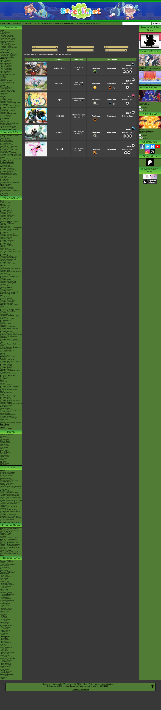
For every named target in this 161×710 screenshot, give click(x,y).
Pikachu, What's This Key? (9, 552)
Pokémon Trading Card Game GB (11, 403)
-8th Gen (3, 96)
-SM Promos (4, 632)
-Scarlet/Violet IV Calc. (7, 90)
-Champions (4, 93)
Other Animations (5, 184)
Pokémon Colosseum (7, 359)
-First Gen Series (5, 624)
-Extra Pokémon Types (7, 564)
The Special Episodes (7, 162)
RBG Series (4, 444)
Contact (29, 23)
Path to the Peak (5, 178)
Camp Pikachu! (5, 534)
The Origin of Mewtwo (7, 472)
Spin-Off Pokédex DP (7, 82)
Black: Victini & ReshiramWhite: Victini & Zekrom (10, 498)
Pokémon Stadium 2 (6, 385)
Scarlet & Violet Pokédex (63, 23)
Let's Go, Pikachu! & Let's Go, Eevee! (10, 252)
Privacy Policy (88, 684)
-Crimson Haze (5, 666)
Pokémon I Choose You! (8, 514)
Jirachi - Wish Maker (7, 483)
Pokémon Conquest (6, 308)
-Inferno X (3, 644)
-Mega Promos (5, 627)
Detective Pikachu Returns (9, 221)
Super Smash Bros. (6, 405)
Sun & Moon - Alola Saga (8, 152)
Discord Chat (4, 121)
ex (59, 68)
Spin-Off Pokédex (6, 81)
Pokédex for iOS (5, 320)
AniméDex (3, 137)
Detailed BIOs (4, 439)
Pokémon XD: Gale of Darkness (10, 361)
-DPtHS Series (5, 619)
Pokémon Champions (7, 209)
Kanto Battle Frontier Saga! (9, 146)
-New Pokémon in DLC (7, 128)
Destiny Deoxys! (5, 485)
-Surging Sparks (5, 595)
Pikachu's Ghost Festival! (8, 539)
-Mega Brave (4, 646)
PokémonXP (4, 104)
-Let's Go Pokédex (6, 46)
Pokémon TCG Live (6, 245)
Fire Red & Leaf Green (7, 356)
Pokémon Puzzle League (8, 396)
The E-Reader (4, 377)
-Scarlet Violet (4, 611)
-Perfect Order (4, 581)
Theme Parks (4, 118)
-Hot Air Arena (4, 654)
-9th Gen (3, 95)
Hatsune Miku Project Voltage (10, 106)
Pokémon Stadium (6, 402)
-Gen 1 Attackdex (6, 60)
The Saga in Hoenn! (6, 145)
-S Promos (3, 677)
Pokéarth (96, 23)
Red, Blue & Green (6, 392)
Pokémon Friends (6, 212)
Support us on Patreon (80, 690)
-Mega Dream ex (5, 643)
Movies (11, 467)
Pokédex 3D (4, 312)
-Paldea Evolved (5, 610)
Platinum (3, 325)
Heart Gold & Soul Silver (8, 327)
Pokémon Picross (6, 286)
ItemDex (3, 76)
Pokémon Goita (5, 425)
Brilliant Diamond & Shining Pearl (11, 228)
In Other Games (5, 411)
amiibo (2, 421)
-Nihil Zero (3, 641)
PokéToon (3, 176)
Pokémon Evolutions (7, 171)
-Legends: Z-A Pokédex (8, 55)
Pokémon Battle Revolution (9, 339)
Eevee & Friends (5, 550)
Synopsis (144, 136)
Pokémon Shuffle (5, 279)
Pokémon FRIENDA (6, 429)
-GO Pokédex (4, 52)
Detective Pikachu (6, 261)
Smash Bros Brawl (6, 352)
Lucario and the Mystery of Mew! (11, 486)
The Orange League (6, 141)
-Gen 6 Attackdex (6, 68)
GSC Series (4, 447)
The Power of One (6, 475)
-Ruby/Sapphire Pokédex (8, 38)
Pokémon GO (4, 213)
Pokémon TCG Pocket (7, 223)
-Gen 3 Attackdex (6, 63)
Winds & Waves (5, 202)
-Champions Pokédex (7, 57)
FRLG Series (4, 450)
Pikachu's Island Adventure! (9, 541)
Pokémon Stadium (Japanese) (10, 400)
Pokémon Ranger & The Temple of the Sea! (10, 488)
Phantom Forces (78, 115)
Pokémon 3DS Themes (7, 416)
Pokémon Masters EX (7, 217)
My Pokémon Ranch (7, 350)
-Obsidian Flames (6, 608)
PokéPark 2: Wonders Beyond (10, 309)
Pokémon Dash (5, 363)
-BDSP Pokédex (5, 49)
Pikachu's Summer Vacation (9, 528)
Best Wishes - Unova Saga (9, 149)
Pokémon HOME (5, 231)
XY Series (3, 461)
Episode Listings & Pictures (9, 135)
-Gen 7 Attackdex (6, 70)
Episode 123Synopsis (144, 105)
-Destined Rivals (5, 591)
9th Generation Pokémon (8, 126)
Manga (11, 431)
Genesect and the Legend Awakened (8, 504)
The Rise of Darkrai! (7, 491)
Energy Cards (4, 567)
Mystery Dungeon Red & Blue (10, 370)
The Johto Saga (5, 143)
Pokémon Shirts (5, 117)
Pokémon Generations (7, 168)
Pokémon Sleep (5, 220)
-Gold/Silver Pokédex (7, 37)
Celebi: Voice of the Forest (9, 480)
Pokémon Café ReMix (7, 215)
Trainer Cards (4, 566)
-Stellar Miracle (5, 661)
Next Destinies (78, 131)
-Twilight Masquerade (7, 600)
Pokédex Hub (47, 23)
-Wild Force (4, 668)
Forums (21, 23)
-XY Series (3, 616)
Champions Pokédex (83, 23)
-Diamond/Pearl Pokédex (8, 40)
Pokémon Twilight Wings (8, 170)
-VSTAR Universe (6, 671)
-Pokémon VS (4, 672)
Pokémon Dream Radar (8, 300)
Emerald (3, 358)
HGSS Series (4, 457)
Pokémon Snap (5, 397)
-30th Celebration (5, 577)
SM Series (3, 464)
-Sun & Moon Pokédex (7, 44)
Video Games (11, 198)
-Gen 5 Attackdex (6, 66)
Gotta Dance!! (4, 536)
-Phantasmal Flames (7, 584)
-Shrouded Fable (5, 599)
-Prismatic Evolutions (7, 594)
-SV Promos (4, 628)
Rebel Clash (78, 83)
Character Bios (5, 138)
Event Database (5, 125)
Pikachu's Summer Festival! (9, 538)
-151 (1, 606)
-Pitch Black (4, 578)
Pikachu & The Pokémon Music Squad (10, 554)
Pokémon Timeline (6, 99)
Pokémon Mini (4, 388)
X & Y (2, 267)
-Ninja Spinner (4, 639)
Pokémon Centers (6, 101)
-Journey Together (6, 592)
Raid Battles (4, 570)
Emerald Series (5, 452)
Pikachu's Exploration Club (9, 542)
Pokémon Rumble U (6, 303)
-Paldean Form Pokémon (8, 129)
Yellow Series (4, 446)
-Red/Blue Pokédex (6, 35)
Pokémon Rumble (6, 331)
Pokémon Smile (5, 239)
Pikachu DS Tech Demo (8, 374)
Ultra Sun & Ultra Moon (7, 250)
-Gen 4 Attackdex (6, 65)
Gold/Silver (3, 381)
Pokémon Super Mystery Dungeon (8, 283)
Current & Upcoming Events (9, 123)
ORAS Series (4, 463)
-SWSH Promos (5, 630)
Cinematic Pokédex (6, 87)
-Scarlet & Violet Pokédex (8, 54)
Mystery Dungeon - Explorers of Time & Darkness (10, 348)
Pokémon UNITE (5, 218)
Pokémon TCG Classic (7, 572)
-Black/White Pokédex (7, 41)
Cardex (2, 85)
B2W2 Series (4, 460)
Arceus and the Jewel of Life (9, 494)
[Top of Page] (152, 686)
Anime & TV (11, 132)
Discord (37, 23)
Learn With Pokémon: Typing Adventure (9, 316)
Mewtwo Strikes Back (7, 474)
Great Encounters (78, 148)
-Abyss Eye (4, 638)
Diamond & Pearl (5, 323)
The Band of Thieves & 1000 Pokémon (9, 277)
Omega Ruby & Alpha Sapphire (10, 268)
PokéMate (3, 378)
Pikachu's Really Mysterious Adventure (9, 548)
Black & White (4, 297)
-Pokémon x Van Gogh (7, 110)
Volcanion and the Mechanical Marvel (10, 512)
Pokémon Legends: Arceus (9, 229)
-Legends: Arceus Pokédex (9, 51)
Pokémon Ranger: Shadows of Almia (10, 344)
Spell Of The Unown (6, 477)
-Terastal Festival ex (7, 657)
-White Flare (4, 589)
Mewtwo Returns (5, 478)
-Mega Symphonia (6, 647)
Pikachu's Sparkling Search (9, 545)
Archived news (5, 32)
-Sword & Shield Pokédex (8, 48)
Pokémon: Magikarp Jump (8, 256)
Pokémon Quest (5, 262)
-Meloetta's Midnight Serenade (10, 502)
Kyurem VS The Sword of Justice (11, 500)
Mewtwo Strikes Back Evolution (10, 518)
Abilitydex (3, 79)
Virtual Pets (4, 419)
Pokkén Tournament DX (8, 259)
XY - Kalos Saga (5, 151)
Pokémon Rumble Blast (8, 311)
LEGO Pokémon (5, 115)
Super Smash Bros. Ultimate (9, 264)
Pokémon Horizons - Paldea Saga (11, 159)
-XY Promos (4, 633)
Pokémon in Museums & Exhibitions (8, 108)
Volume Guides (5, 442)
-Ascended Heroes (6, 583)
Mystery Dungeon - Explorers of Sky (10, 341)
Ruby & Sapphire (5, 355)
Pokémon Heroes (5, 481)
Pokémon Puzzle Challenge (9, 386)
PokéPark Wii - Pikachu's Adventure (8, 337)
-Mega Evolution (5, 586)
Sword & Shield (5, 226)
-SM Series (3, 614)
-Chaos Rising (4, 580)
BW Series (3, 458)
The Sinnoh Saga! (6, 148)
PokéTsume (4, 195)
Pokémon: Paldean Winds (8, 174)
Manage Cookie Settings (104, 684)
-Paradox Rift (4, 605)
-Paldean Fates (5, 603)
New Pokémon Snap (7, 242)
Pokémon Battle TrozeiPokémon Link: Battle (10, 272)
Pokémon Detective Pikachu (9, 522)
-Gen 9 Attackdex (6, 73)
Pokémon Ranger (5, 369)
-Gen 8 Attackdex (6, 71)
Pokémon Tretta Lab (7, 301)
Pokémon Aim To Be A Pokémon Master (11, 156)
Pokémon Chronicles (7, 160)
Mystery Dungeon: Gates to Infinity (9, 305)
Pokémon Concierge (6, 187)
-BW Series (4, 617)
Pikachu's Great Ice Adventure (10, 544)
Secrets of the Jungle (7, 519)
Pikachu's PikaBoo (6, 533)
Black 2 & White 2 (6, 298)
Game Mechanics (6, 88)
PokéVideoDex (5, 181)
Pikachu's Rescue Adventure (9, 530)
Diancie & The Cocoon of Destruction (8, 507)
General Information (6, 435)
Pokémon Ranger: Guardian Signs (9, 329)
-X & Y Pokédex (5, 43)
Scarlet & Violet (5, 206)
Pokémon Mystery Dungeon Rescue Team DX (9, 236)
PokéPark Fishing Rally (7, 375)
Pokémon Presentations (8, 114)
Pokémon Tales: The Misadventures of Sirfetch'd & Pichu (9, 190)
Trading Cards (11, 558)
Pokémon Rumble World (8, 281)
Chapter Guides (5, 441)
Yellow (2, 394)
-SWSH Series (5, 613)
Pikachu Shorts (11, 525)
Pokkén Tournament (6, 289)
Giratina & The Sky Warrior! (9, 492)
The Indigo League (6, 140)
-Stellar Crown (4, 597)
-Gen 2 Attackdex (6, 62)
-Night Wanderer (5, 663)
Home (14, 23)
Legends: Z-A (4, 207)
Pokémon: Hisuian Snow (8, 173)
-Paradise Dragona (6, 660)
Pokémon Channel (6, 364)
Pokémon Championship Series (10, 103)
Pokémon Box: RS (6, 366)
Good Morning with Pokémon (9, 182)
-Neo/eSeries (4, 622)
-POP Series (4, 635)
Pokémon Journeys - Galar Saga (10, 154)
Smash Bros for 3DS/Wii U (9, 292)
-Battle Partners (5, 655)
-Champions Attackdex (7, 74)
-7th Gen (3, 98)
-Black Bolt (3, 588)
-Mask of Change (5, 665)
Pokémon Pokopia (6, 210)
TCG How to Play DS (7, 319)
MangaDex (3, 436)
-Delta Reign (4, 575)
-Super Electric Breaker (7, 658)
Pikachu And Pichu (6, 531)
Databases (11, 27)
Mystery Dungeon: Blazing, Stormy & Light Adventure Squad (11, 333)
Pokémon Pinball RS (7, 367)
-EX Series (3, 621)
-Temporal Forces (6, 602)
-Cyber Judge (4, 669)
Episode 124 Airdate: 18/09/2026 (146, 131)
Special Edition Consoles (8, 414)
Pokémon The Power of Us (9, 516)
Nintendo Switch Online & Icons (10, 422)
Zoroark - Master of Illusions (9, 496)
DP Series (3, 453)
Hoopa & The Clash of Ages (9, 510)
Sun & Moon (4, 248)
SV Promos (78, 67)
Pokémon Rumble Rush (8, 257)
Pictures (146, 111)
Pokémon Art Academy (7, 275)
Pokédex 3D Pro (5, 314)
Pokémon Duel (5, 290)
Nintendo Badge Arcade (8, 294)
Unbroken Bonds (78, 99)
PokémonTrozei (5, 372)
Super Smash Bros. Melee (8, 389)
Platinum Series (5, 455)
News (2, 30)
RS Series (3, 449)
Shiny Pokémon (5, 165)
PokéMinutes (4, 179)
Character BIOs (5, 438)
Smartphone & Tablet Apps (9, 418)
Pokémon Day (4, 112)
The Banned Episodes (7, 163)
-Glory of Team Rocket (7, 652)
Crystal (2, 383)
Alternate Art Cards (6, 569)
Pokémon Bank (5, 270)
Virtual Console (5, 413)
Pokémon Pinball (5, 399)
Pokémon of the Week (7, 92)
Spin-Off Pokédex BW (7, 84)
